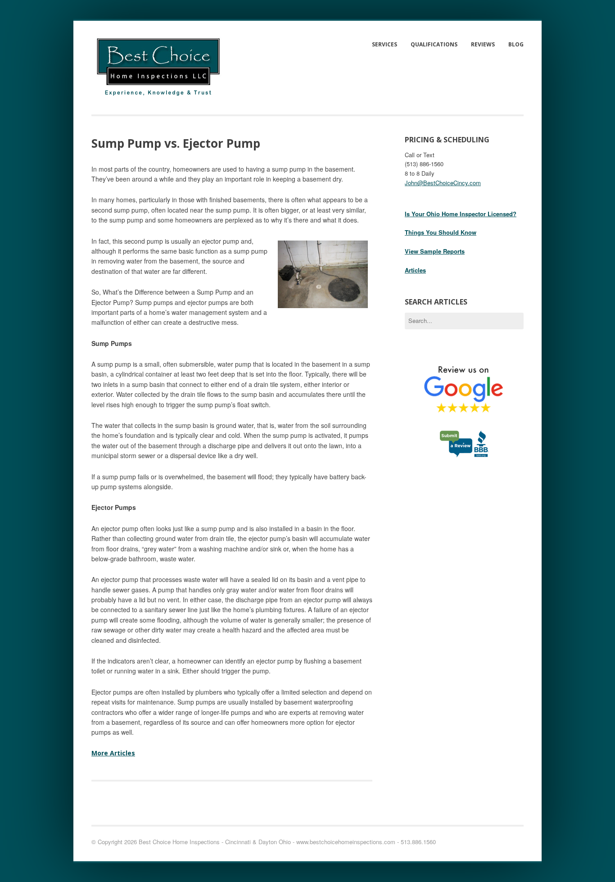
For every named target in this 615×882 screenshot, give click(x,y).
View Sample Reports (435, 251)
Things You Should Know (440, 232)
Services (384, 44)
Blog (516, 44)
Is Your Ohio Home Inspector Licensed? (460, 213)
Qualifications (434, 44)
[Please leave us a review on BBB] (464, 453)
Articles (415, 270)
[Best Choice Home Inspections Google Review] (464, 425)
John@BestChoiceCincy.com (443, 182)
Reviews (483, 44)
